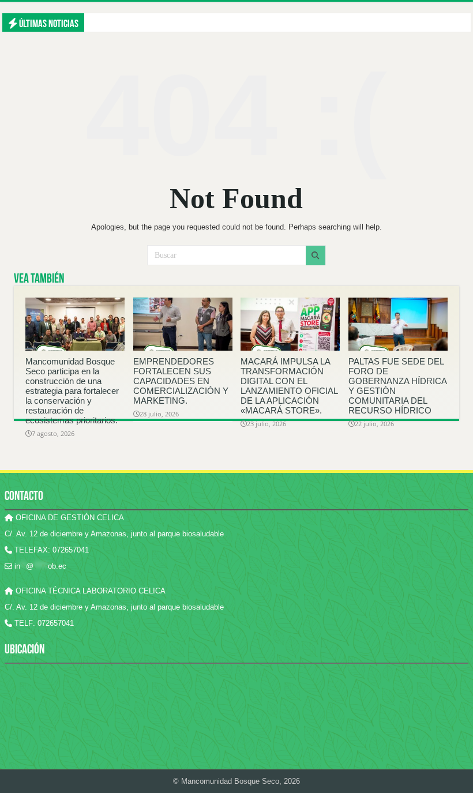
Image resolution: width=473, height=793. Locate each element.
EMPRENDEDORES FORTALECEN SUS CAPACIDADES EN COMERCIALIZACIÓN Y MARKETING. (180, 380)
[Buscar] (315, 255)
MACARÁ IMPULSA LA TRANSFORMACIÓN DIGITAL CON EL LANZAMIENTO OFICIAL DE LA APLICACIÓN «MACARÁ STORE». (289, 385)
